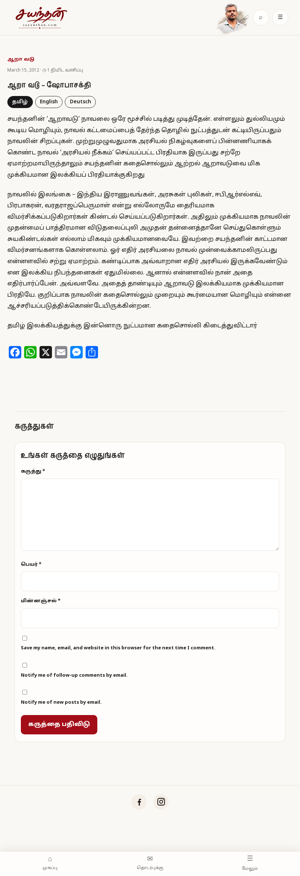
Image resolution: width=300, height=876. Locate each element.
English (49, 102)
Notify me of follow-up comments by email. (74, 676)
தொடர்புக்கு (150, 863)
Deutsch (80, 102)
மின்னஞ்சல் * (40, 601)
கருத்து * (33, 471)
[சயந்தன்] (41, 17)
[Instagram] (161, 802)
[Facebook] (139, 802)
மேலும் (250, 862)
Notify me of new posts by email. (61, 703)
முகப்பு (49, 863)
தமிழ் (20, 102)
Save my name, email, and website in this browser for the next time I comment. (118, 648)
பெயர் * (31, 565)
